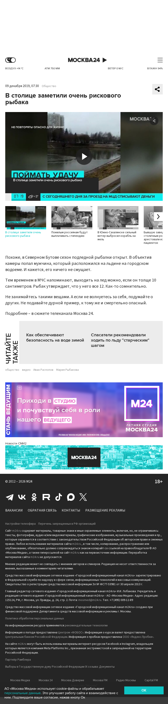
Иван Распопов (43, 369)
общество (12, 369)
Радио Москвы (126, 680)
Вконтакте (22, 497)
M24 (29, 481)
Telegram (9, 497)
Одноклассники (34, 497)
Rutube (46, 497)
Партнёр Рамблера (18, 660)
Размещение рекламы (105, 510)
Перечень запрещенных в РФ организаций (67, 524)
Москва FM (100, 680)
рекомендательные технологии (86, 625)
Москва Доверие (72, 680)
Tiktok (58, 497)
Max (70, 497)
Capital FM (151, 680)
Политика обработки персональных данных (34, 618)
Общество (49, 86)
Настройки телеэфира (20, 524)
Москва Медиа (20, 680)
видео (26, 369)
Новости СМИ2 (15, 443)
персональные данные (22, 693)
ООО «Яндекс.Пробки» (138, 637)
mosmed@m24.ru (89, 600)
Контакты (71, 510)
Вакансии (14, 510)
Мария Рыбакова (67, 369)
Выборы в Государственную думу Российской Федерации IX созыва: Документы (60, 667)
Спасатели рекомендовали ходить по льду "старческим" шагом (120, 340)
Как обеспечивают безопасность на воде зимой (55, 337)
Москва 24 (84, 60)
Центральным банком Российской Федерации (36, 637)
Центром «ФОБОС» (71, 632)
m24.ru (16, 531)
